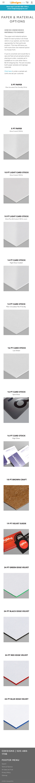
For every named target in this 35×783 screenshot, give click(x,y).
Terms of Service (7, 767)
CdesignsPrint (9, 781)
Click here (8, 71)
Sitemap (4, 775)
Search (4, 764)
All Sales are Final (7, 769)
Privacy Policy (6, 772)
